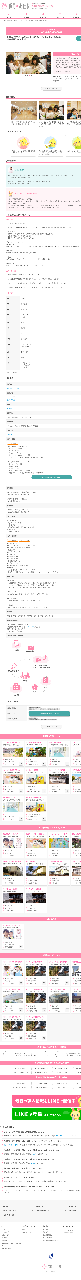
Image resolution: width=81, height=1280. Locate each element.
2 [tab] (28, 76)
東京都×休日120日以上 (62, 1083)
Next (48, 63)
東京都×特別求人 (20, 1083)
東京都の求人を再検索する (26, 1055)
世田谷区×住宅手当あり (41, 1069)
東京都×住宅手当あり (41, 1083)
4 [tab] (32, 76)
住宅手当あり (12, 443)
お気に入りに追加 (53, 88)
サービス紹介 (5, 1232)
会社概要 (45, 1229)
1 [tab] (26, 76)
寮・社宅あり (12, 540)
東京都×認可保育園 (41, 1087)
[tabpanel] (28, 63)
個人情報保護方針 (48, 1235)
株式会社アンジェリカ (14, 388)
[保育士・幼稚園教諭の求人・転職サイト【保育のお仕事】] (15, 6)
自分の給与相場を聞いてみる (51, 477)
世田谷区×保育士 (62, 1072)
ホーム (3, 1229)
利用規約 (45, 1232)
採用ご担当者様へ (7, 1248)
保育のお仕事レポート (28, 1232)
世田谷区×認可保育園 (41, 1072)
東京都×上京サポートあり (20, 1087)
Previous (8, 63)
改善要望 (4, 1240)
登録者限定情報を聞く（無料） (49, 713)
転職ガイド (25, 1229)
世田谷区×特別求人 (20, 1069)
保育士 (9, 408)
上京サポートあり (24, 540)
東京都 (24, 20)
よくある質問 (5, 1235)
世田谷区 (30, 20)
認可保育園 (11, 400)
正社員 (9, 434)
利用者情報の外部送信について (52, 1240)
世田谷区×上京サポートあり (20, 1072)
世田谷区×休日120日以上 (62, 1069)
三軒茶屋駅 (30, 627)
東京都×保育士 (62, 1087)
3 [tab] (30, 76)
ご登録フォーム (6, 1238)
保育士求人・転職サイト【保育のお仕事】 (11, 20)
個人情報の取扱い (48, 1238)
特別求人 (13, 397)
